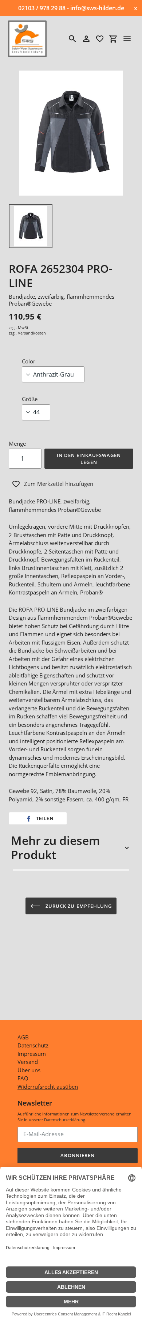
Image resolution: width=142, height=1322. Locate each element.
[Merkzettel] (99, 39)
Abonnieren (77, 1155)
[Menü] (127, 39)
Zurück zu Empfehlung (78, 906)
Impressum (31, 1053)
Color (28, 361)
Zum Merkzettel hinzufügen (58, 483)
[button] (38, 818)
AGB (23, 1037)
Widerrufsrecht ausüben (47, 1086)
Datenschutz (32, 1045)
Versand (27, 1061)
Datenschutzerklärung (64, 1119)
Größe (30, 399)
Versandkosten (32, 333)
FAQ (22, 1078)
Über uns (28, 1070)
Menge (17, 443)
